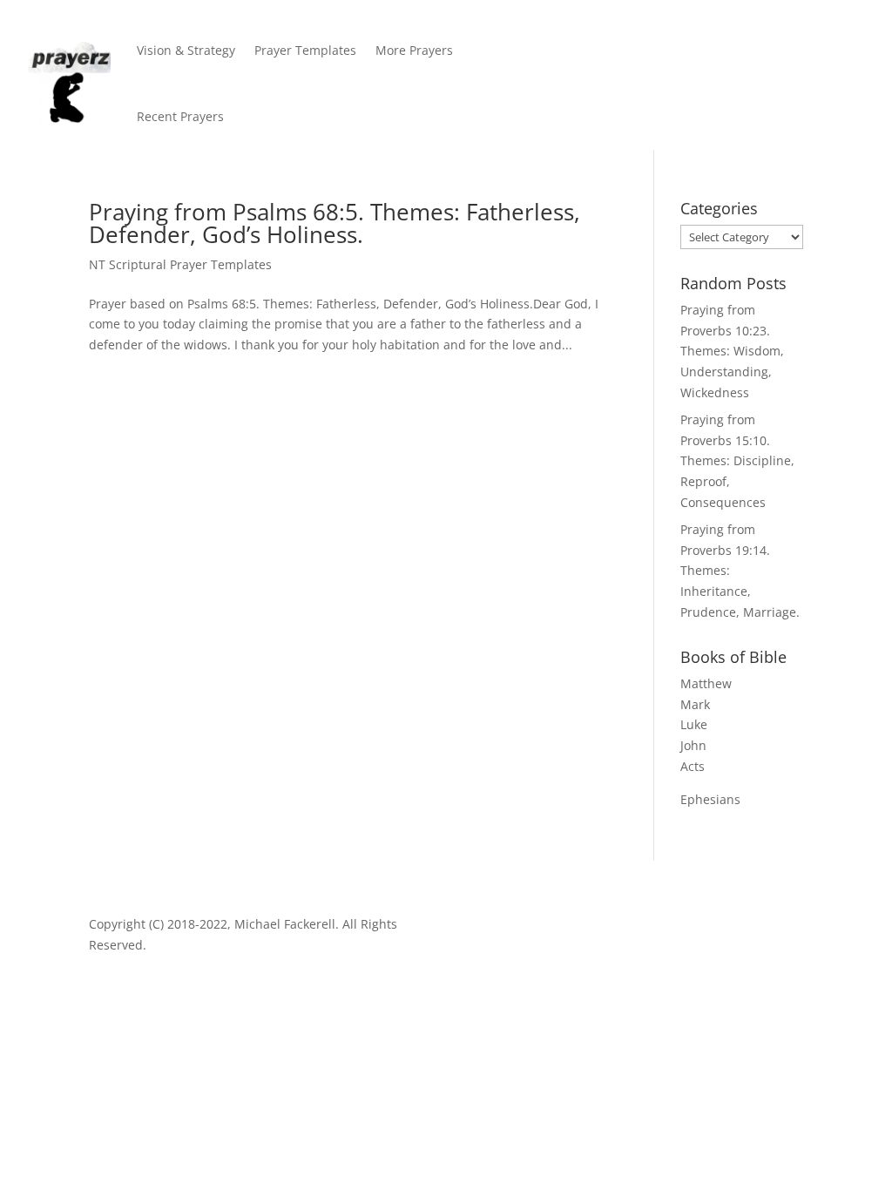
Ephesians (710, 799)
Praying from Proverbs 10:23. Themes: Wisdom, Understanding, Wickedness (732, 351)
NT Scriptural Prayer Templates (180, 264)
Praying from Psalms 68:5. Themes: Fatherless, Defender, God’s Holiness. (334, 223)
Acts (692, 766)
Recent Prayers (180, 116)
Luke (693, 724)
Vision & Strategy (186, 50)
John (693, 745)
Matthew (706, 683)
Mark (695, 704)
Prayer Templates (305, 50)
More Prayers (414, 50)
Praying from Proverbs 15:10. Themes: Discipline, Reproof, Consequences (737, 460)
